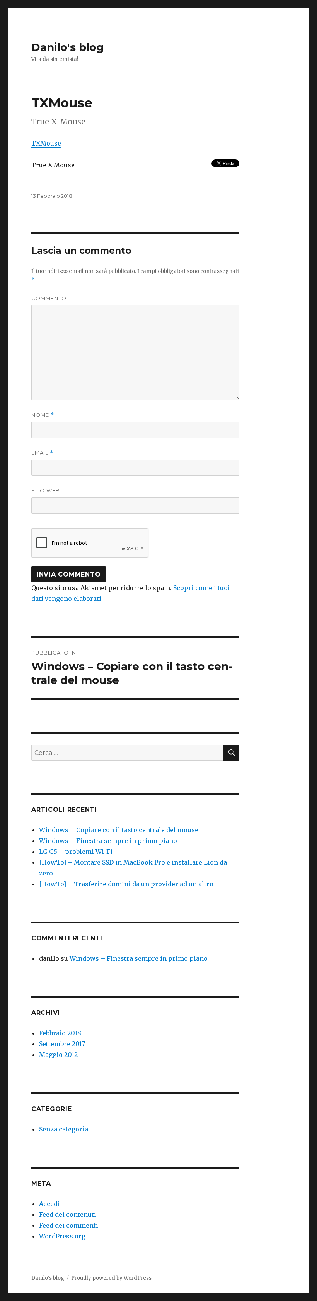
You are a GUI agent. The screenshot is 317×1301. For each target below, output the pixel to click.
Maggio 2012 (58, 1054)
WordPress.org (62, 1236)
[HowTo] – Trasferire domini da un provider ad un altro (126, 884)
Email (42, 452)
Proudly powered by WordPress (111, 1278)
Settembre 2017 (62, 1044)
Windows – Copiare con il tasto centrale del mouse (118, 830)
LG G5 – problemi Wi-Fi (75, 851)
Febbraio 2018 (60, 1033)
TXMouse (46, 143)
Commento (48, 298)
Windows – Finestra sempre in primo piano (108, 841)
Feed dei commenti (68, 1225)
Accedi (49, 1204)
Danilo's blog (67, 47)
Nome (42, 415)
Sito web (45, 490)
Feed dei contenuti (67, 1214)
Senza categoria (63, 1129)
